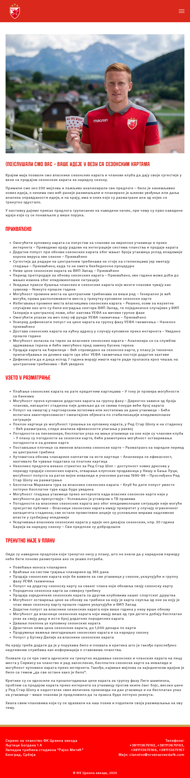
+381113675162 (142, 745)
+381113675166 (144, 750)
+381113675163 (170, 745)
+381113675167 (171, 750)
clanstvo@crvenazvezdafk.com (156, 755)
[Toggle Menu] (182, 11)
